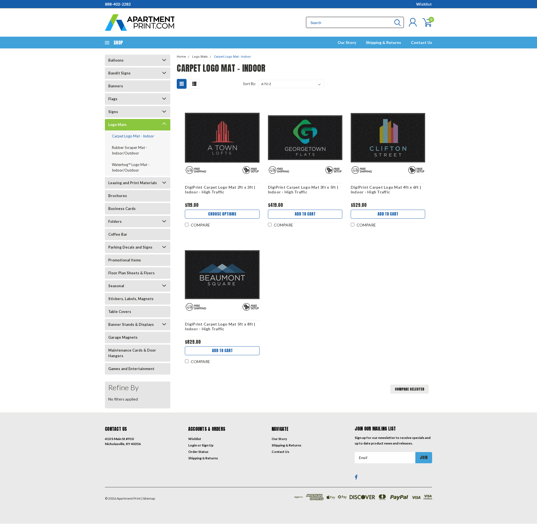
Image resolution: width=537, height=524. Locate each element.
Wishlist (424, 4)
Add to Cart (305, 214)
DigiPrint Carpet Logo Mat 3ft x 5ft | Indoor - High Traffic (303, 190)
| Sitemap (148, 498)
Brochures (117, 195)
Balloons (116, 60)
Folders (115, 221)
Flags (112, 99)
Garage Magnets (123, 337)
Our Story (347, 42)
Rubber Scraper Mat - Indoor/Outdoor (129, 150)
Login (192, 445)
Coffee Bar (117, 234)
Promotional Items (124, 260)
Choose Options (222, 214)
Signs (113, 111)
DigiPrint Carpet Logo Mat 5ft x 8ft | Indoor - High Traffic (220, 326)
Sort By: (249, 83)
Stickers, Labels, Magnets (131, 298)
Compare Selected (409, 389)
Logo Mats (117, 124)
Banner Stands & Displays (131, 324)
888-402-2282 (118, 4)
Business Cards (122, 208)
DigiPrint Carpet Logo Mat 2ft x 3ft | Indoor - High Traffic (220, 190)
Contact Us (421, 42)
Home (181, 57)
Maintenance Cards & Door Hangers (132, 353)
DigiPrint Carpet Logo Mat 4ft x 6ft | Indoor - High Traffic (386, 190)
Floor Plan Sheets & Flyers (131, 273)
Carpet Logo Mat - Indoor (133, 136)
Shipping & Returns (383, 42)
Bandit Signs (119, 73)
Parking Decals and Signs (130, 247)
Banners (115, 86)
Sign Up (207, 445)
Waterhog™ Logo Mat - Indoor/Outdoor (130, 167)
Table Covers (119, 311)
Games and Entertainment (131, 368)
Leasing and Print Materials (132, 183)
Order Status (198, 452)
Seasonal (116, 286)
